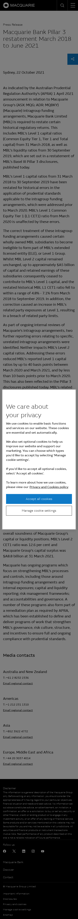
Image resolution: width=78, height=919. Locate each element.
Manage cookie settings (39, 511)
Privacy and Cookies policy (49, 487)
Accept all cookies (39, 499)
